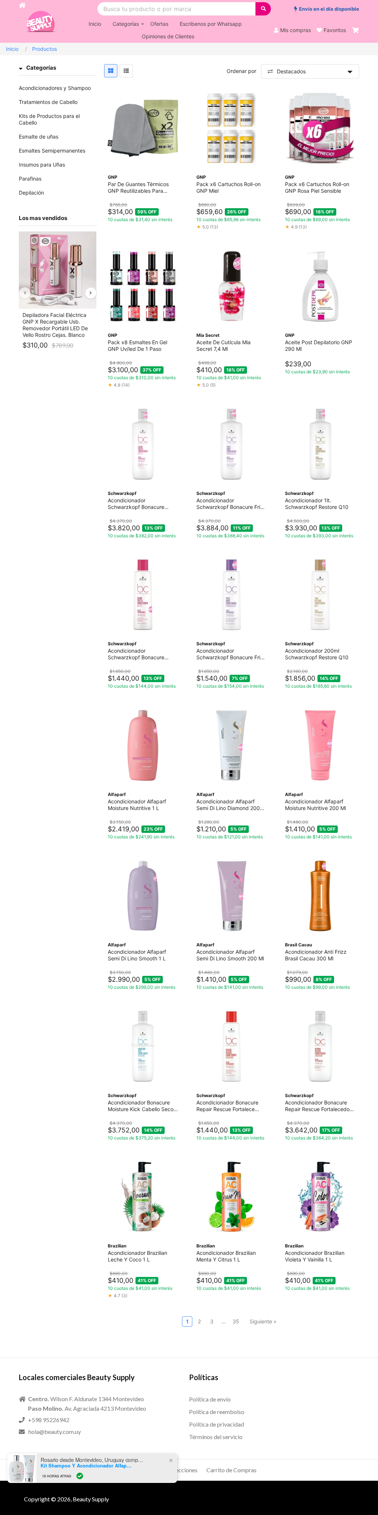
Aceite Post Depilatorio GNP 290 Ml (318, 345)
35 (236, 1321)
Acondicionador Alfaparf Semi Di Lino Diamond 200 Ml (228, 804)
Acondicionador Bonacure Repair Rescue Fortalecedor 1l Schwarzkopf (318, 1106)
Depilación (31, 192)
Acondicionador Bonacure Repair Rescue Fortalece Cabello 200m (227, 1106)
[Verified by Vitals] (79, 1476)
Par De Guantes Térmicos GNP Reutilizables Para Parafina (138, 187)
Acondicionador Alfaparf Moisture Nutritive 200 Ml (315, 804)
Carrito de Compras (231, 1469)
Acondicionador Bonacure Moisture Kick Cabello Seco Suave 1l (140, 1106)
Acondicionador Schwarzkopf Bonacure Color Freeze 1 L (136, 503)
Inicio (12, 49)
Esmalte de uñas (38, 136)
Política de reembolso (216, 1411)
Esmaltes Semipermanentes (52, 150)
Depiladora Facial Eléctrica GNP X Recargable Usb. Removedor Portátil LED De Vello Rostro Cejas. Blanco (55, 325)
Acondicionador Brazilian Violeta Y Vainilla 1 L (314, 1256)
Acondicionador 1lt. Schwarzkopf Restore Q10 (316, 503)
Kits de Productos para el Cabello (49, 119)
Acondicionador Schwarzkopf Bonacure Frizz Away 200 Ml (231, 654)
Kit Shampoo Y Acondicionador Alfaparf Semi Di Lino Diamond (87, 1466)
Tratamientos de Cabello (48, 102)
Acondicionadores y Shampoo (55, 88)
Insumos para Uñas (42, 164)
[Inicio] (22, 21)
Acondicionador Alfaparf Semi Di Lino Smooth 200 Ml (230, 955)
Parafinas (30, 178)
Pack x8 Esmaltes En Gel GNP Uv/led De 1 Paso (137, 345)
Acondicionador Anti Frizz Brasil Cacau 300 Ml (316, 955)
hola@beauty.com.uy (54, 1431)
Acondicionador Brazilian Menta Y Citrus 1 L (226, 1256)
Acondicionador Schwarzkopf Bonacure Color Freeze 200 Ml (136, 654)
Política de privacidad (216, 1424)
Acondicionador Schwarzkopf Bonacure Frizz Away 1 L (231, 503)
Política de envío (210, 1399)
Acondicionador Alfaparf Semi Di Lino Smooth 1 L (137, 955)
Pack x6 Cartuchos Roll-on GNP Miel (228, 187)
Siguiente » (263, 1321)
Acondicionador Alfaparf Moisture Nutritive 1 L (137, 804)
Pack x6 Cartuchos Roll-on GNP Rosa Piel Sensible (317, 187)
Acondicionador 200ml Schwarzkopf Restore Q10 (316, 653)
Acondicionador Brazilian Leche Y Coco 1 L (137, 1256)
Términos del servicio (216, 1436)
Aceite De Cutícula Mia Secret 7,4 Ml (223, 345)
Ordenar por (241, 71)
